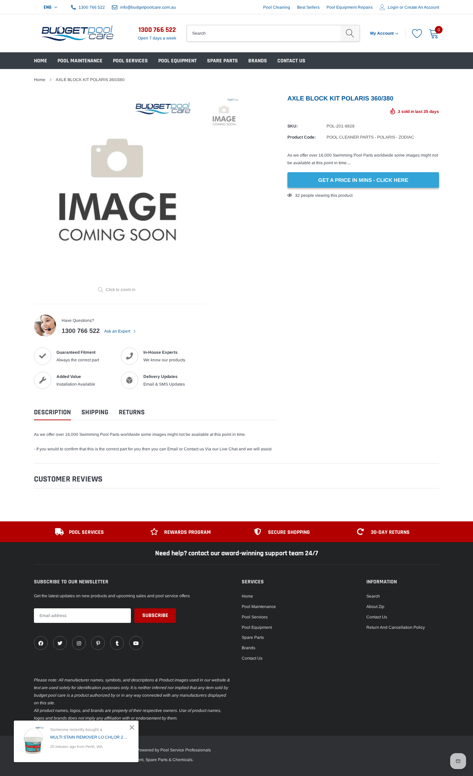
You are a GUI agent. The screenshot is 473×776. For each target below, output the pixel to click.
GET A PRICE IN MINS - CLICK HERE (363, 180)
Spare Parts (222, 60)
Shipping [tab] (94, 412)
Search (373, 596)
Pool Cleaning (276, 7)
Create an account (421, 7)
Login (393, 7)
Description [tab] (52, 412)
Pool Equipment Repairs (350, 7)
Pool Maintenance (79, 60)
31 (297, 195)
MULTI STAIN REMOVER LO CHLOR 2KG (89, 737)
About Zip (375, 606)
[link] (41, 643)
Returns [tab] (132, 412)
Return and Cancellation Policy (395, 627)
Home (40, 60)
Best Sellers (308, 7)
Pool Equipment (177, 60)
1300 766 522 (92, 7)
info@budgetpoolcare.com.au (148, 7)
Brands (257, 60)
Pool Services (130, 60)
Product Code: (301, 137)
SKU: (292, 126)
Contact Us (291, 60)
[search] (349, 33)
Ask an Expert (117, 331)
